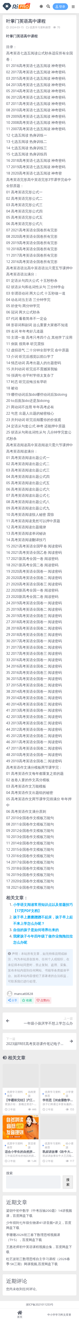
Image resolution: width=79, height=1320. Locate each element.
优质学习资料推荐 (40, 27)
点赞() (44, 1000)
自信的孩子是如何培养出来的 (36, 929)
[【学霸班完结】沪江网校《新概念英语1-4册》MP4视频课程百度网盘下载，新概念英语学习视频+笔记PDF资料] (21, 1076)
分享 (14, 1000)
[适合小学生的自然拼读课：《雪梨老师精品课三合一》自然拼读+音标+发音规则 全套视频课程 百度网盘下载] (21, 1127)
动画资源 (32, 1094)
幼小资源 (70, 1145)
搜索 (9, 1173)
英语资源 (32, 1145)
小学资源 (70, 1094)
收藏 (29, 1000)
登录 (62, 6)
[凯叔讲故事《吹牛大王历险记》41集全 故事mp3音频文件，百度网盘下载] (58, 1127)
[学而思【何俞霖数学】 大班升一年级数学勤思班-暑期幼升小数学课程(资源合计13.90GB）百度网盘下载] (58, 1076)
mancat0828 (23, 993)
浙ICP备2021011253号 (39, 1304)
